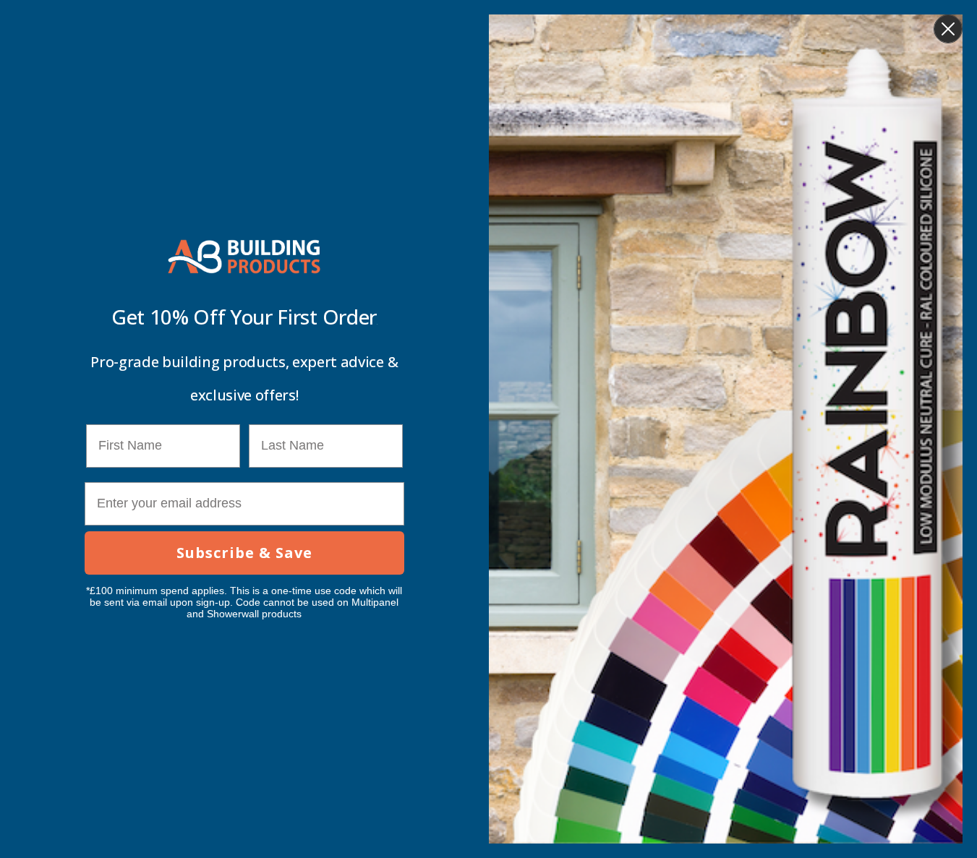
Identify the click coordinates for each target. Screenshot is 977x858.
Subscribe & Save (244, 552)
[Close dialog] (948, 28)
